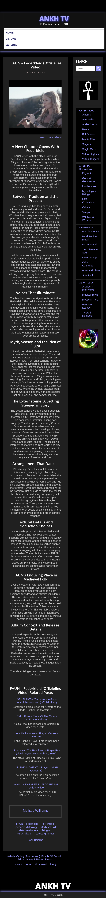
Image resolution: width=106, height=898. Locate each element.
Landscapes (89, 186)
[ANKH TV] (88, 99)
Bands (85, 129)
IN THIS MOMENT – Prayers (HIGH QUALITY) (37, 769)
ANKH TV (54, 18)
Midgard (46, 830)
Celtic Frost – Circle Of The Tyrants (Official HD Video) (37, 718)
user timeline (35, 839)
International (86, 227)
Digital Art (87, 173)
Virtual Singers (90, 159)
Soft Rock (87, 275)
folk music (47, 823)
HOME (10, 32)
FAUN (19, 823)
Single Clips (89, 149)
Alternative (88, 119)
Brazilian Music (90, 231)
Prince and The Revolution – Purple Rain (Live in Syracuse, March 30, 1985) (37, 752)
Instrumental (89, 244)
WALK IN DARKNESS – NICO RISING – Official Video (37, 786)
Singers (86, 144)
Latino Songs (89, 257)
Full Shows (88, 134)
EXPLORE (11, 45)
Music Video (24, 833)
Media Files (88, 139)
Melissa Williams (35, 811)
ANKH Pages (86, 110)
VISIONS (11, 38)
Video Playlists (90, 154)
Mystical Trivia (90, 299)
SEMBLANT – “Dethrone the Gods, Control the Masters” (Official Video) (36, 701)
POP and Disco (91, 270)
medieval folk (48, 827)
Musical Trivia (90, 294)
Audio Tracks (89, 124)
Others (86, 207)
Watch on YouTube (51, 137)
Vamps (86, 212)
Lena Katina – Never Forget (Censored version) (37, 735)
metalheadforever (29, 830)
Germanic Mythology (25, 827)
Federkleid (32, 823)
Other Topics (86, 282)
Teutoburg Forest (44, 833)
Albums (86, 114)
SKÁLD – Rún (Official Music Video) (35, 864)
